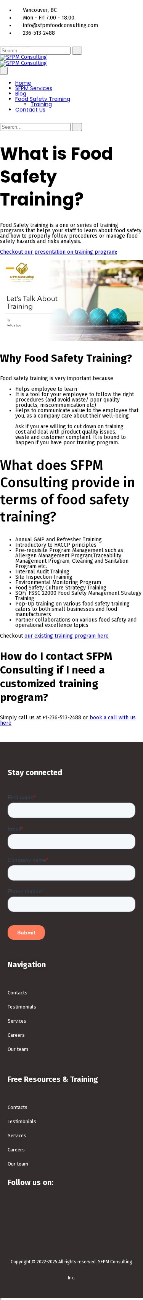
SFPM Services (33, 88)
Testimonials (22, 1007)
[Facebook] (17, 1212)
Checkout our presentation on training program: (58, 252)
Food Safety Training (42, 99)
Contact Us (30, 109)
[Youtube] (117, 1212)
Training (41, 104)
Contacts (17, 993)
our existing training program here (66, 636)
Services (17, 1021)
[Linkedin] (92, 1212)
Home (23, 83)
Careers (16, 1035)
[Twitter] (42, 1212)
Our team (18, 1049)
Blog (20, 93)
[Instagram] (67, 1212)
